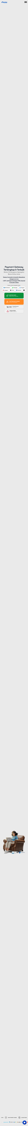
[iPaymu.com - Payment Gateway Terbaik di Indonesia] (4, 2)
